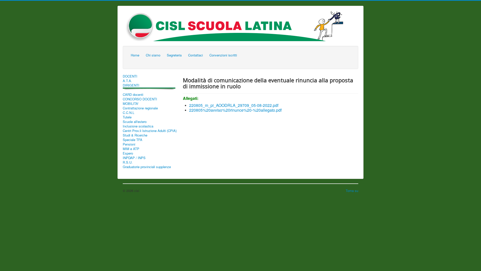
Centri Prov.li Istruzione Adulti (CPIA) (150, 130)
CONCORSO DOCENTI (140, 99)
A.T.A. (127, 81)
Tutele (127, 117)
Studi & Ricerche (135, 135)
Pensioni (129, 144)
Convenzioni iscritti (223, 55)
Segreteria (174, 55)
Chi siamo (153, 55)
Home (135, 55)
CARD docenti (133, 94)
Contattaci (195, 55)
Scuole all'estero (135, 121)
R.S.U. (128, 162)
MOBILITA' (131, 103)
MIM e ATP (131, 149)
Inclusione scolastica (138, 126)
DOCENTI (130, 76)
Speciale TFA (132, 140)
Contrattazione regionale (140, 108)
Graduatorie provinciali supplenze (147, 167)
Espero (128, 153)
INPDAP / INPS (134, 158)
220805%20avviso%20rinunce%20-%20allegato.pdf (235, 110)
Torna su (352, 190)
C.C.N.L (128, 112)
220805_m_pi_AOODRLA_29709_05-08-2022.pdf (233, 105)
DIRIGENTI (131, 85)
